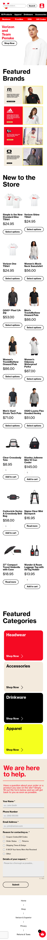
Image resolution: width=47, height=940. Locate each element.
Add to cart (10, 477)
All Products (6, 14)
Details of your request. (15, 859)
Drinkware (28, 14)
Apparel (17, 14)
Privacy (23, 926)
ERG (30, 19)
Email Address (11, 822)
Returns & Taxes (23, 934)
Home (23, 901)
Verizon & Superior (23, 917)
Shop (23, 909)
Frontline (19, 19)
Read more (32, 526)
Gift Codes (41, 19)
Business (6, 19)
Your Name (9, 801)
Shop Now (9, 43)
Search (32, 6)
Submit (15, 884)
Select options (12, 231)
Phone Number (10, 811)
